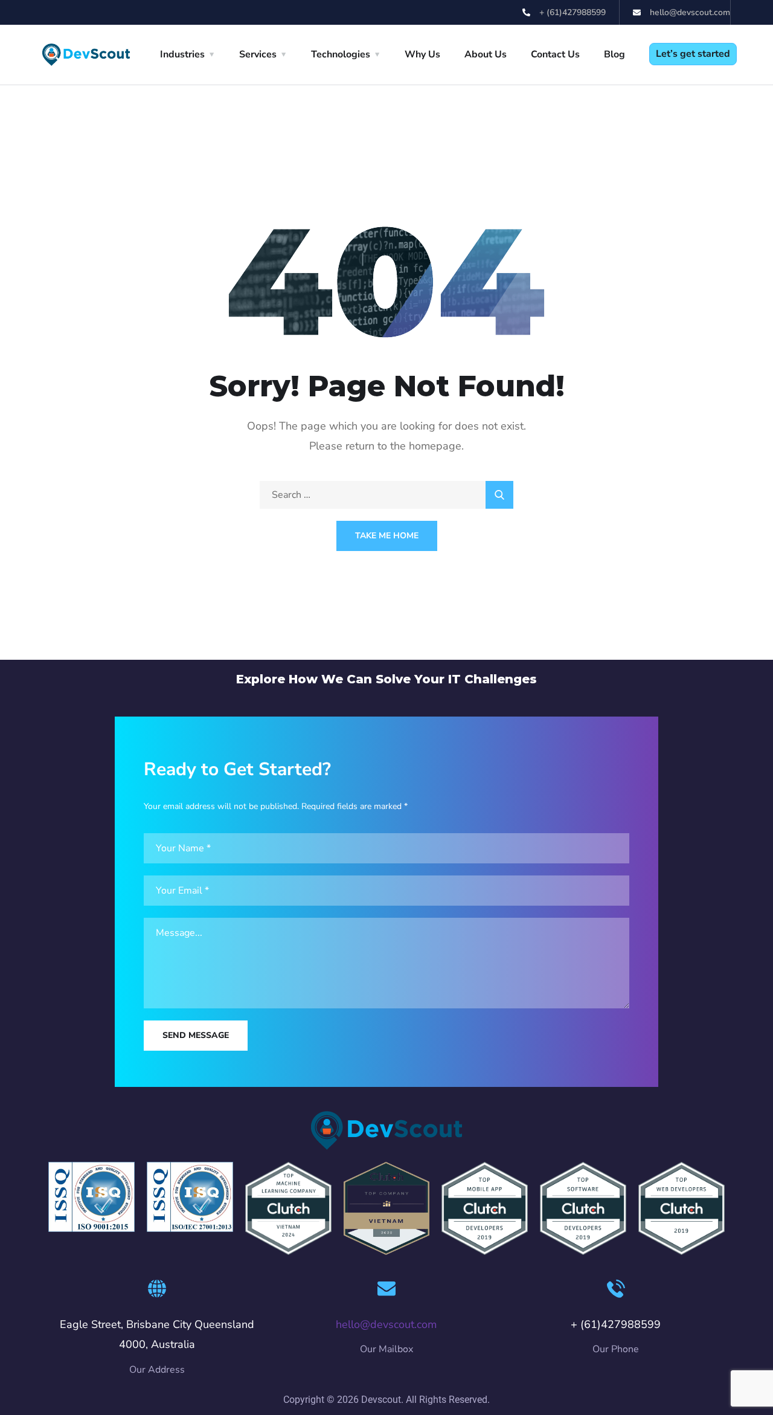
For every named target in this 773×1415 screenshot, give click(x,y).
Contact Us (555, 54)
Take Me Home (387, 535)
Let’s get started (693, 53)
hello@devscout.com (386, 1324)
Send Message (195, 1035)
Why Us (422, 54)
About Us (485, 54)
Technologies (340, 54)
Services (258, 54)
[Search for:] (386, 494)
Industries (182, 54)
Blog (614, 54)
